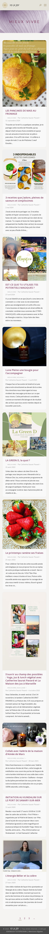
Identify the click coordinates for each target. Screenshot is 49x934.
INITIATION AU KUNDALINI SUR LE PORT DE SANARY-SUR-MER (23, 799)
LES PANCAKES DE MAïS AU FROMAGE (20, 112)
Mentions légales (36, 931)
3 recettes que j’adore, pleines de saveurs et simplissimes (24, 199)
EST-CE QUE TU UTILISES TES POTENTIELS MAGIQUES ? (21, 286)
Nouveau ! (21, 377)
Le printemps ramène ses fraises (24, 552)
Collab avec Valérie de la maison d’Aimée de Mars (24, 752)
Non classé (21, 688)
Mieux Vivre (11, 118)
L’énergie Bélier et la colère (21, 875)
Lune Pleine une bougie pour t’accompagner (22, 371)
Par (28, 118)
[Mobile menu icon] (45, 5)
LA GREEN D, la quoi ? (17, 460)
